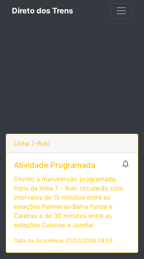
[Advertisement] (72, 77)
